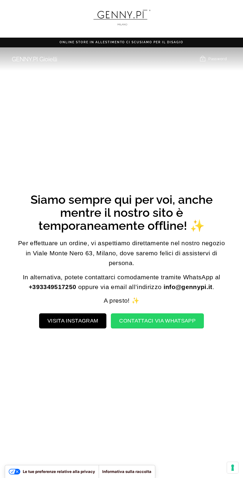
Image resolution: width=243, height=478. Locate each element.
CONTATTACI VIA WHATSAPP (157, 321)
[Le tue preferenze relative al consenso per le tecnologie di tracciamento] (232, 467)
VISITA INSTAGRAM (72, 321)
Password (217, 59)
